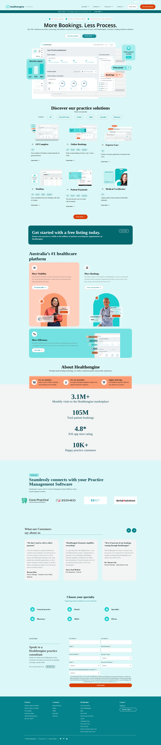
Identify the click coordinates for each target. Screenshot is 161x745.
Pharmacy (41, 619)
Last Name (104, 638)
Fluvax (114, 619)
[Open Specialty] (88, 7)
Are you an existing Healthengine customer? (82, 669)
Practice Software (106, 662)
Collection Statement (104, 681)
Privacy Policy (96, 681)
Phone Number (105, 646)
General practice (43, 609)
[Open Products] (100, 7)
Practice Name (73, 654)
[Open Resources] (112, 7)
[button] (41, 117)
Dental (76, 609)
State (71, 662)
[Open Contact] (123, 7)
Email (71, 646)
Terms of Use (114, 681)
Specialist (115, 609)
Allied (76, 619)
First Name (72, 638)
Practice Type (105, 654)
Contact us (122, 705)
